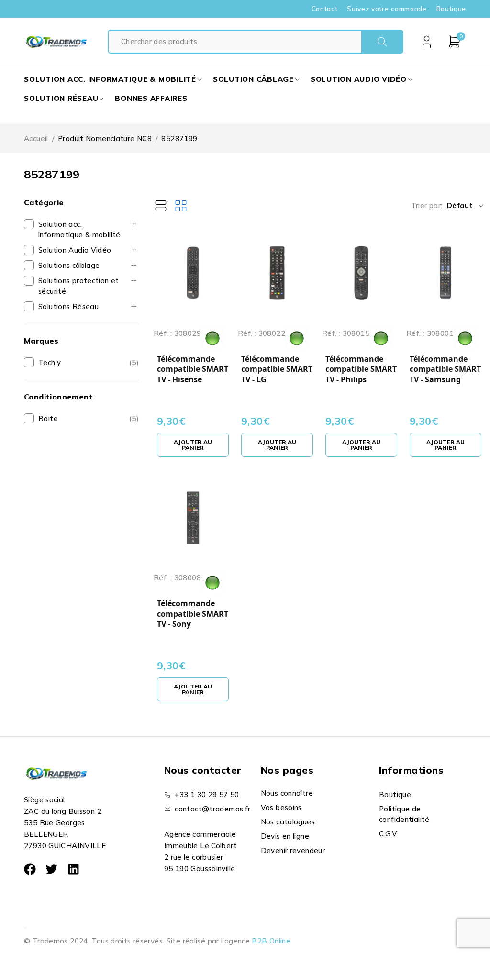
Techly (49, 362)
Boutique (451, 8)
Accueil (36, 138)
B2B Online (271, 940)
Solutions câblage (69, 265)
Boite (48, 418)
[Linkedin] (73, 869)
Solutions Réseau (68, 306)
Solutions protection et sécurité (78, 286)
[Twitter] (51, 869)
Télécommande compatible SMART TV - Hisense (192, 369)
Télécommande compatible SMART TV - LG (276, 369)
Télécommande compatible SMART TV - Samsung (445, 369)
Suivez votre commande (386, 8)
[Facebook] (30, 869)
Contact (325, 8)
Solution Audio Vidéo (74, 250)
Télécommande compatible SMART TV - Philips (361, 369)
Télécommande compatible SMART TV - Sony (192, 614)
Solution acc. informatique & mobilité (79, 229)
